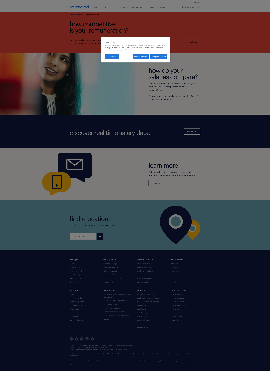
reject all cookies (140, 57)
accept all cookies (158, 57)
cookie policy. (120, 50)
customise (112, 57)
